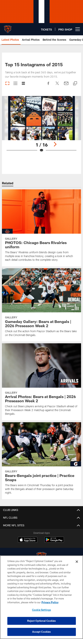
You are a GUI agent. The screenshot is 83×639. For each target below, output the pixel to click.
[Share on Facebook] (48, 85)
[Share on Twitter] (57, 85)
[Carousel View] (7, 83)
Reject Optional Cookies (41, 620)
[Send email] (66, 85)
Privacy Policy (50, 602)
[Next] (55, 144)
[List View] (23, 83)
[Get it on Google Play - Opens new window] (54, 541)
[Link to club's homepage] (7, 28)
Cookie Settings (41, 609)
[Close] (77, 561)
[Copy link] (75, 83)
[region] (41, 597)
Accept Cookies (41, 631)
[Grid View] (15, 83)
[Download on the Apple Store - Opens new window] (27, 540)
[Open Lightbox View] (41, 126)
